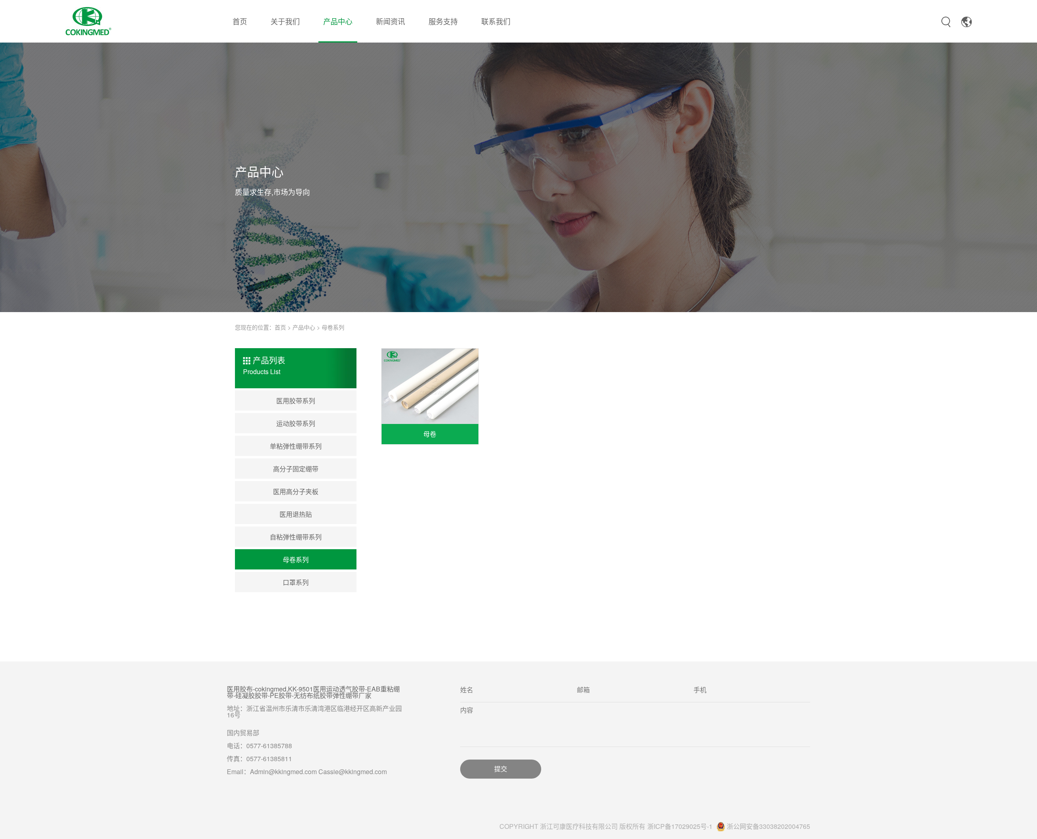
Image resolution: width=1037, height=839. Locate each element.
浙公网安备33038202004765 (768, 826)
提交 (500, 769)
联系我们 (495, 21)
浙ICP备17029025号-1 (680, 826)
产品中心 (337, 21)
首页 (240, 21)
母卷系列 (333, 327)
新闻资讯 (390, 21)
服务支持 (443, 21)
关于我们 (285, 21)
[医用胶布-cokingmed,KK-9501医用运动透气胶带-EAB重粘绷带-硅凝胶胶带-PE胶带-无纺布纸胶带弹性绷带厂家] (88, 19)
